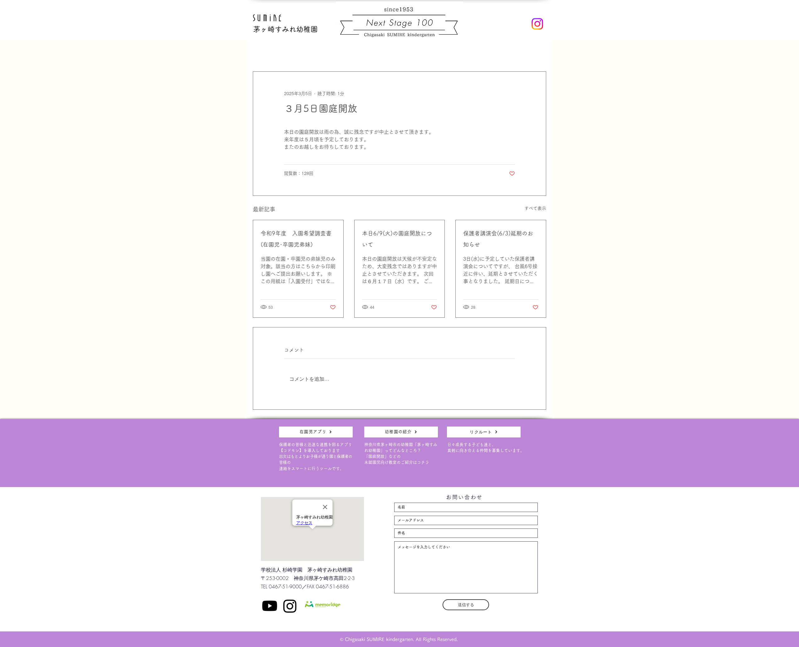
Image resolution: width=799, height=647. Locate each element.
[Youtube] (269, 606)
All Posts (260, 53)
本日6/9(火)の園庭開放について (397, 238)
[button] (538, 52)
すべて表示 (535, 208)
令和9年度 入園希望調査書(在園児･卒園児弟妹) (298, 238)
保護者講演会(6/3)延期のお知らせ (498, 238)
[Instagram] (537, 23)
